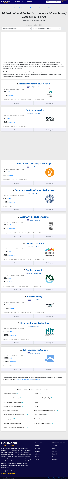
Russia (54, 457)
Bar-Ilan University (33, 270)
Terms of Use (52, 478)
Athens (37, 454)
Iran (53, 448)
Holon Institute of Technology (33, 323)
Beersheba (30, 379)
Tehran (37, 459)
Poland (54, 454)
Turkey (54, 445)
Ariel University (33, 296)
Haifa (38, 379)
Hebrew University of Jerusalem (33, 83)
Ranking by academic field (34, 25)
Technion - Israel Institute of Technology (33, 190)
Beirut (37, 445)
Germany (55, 459)
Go (63, 28)
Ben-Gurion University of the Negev (33, 163)
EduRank (42, 20)
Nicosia (37, 448)
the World (12, 95)
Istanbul (37, 451)
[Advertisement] (16, 47)
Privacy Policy (62, 478)
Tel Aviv (24, 379)
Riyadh (37, 457)
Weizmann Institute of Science (33, 217)
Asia (49, 8)
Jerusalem (18, 379)
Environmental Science (19, 8)
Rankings (49, 103)
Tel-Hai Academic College (34, 350)
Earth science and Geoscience (37, 8)
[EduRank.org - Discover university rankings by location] (5, 2)
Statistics (16, 103)
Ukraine (54, 451)
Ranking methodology (9, 473)
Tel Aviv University (33, 110)
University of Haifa (33, 243)
